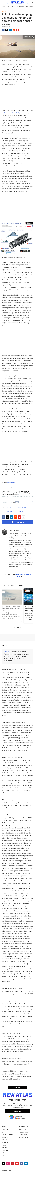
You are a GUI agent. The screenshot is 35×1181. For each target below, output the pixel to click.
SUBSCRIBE (5, 1129)
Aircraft (10, 511)
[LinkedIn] (10, 30)
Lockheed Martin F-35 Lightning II (13, 113)
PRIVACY (4, 1147)
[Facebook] (3, 30)
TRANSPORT (29, 7)
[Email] (21, 30)
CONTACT (5, 1150)
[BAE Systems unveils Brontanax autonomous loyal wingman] (17, 596)
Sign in (6, 652)
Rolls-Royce (11, 482)
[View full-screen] (33, 37)
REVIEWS (4, 1140)
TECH (3, 7)
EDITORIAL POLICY (7, 1134)
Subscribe (17, 1111)
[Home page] (17, 2)
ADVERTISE (5, 1142)
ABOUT (4, 1132)
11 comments (19, 522)
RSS (3, 1153)
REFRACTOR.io (23, 1137)
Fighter (20, 511)
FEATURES (5, 1137)
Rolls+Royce (22, 507)
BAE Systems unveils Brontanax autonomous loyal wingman (16, 609)
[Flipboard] (17, 30)
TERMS (4, 1145)
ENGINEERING (11, 7)
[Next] (30, 606)
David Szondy (14, 530)
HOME (4, 1127)
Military (4, 11)
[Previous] (4, 606)
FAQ (3, 1155)
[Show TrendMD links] (32, 502)
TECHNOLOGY (23, 1132)
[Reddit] (14, 30)
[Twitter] (6, 30)
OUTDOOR (20, 7)
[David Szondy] (4, 532)
